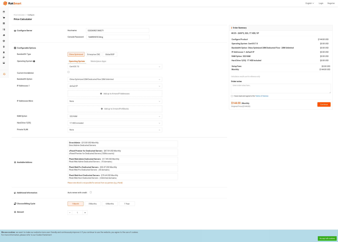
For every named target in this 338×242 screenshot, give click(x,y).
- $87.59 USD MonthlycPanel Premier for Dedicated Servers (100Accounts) (95, 152)
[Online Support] (4, 74)
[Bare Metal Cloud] (4, 29)
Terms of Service (261, 96)
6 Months (110, 204)
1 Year (127, 204)
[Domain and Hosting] (4, 46)
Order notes (236, 81)
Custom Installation (25, 73)
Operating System (25, 61)
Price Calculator (19, 15)
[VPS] (4, 35)
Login (321, 3)
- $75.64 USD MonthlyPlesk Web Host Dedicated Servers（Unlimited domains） (93, 176)
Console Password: (76, 37)
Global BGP (109, 54)
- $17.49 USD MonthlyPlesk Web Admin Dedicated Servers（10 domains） (94, 160)
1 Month (75, 204)
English (309, 3)
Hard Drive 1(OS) (24, 123)
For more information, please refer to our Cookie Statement (26, 235)
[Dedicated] (4, 23)
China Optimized (76, 54)
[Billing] (4, 63)
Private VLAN (22, 129)
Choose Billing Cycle (26, 204)
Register (331, 3)
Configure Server (24, 31)
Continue (324, 104)
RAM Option (22, 116)
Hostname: (72, 30)
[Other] (4, 41)
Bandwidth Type (24, 54)
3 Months (93, 204)
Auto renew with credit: (77, 193)
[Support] (4, 57)
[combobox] (115, 66)
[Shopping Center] (4, 17)
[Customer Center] (4, 12)
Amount (20, 212)
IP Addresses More (25, 101)
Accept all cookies (327, 238)
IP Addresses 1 (23, 86)
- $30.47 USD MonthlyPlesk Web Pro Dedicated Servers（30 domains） (93, 168)
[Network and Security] (4, 52)
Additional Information (27, 193)
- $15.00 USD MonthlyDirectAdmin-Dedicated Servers (83, 144)
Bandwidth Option (24, 79)
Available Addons (24, 162)
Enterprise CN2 (93, 54)
